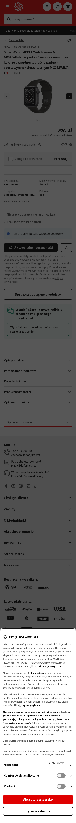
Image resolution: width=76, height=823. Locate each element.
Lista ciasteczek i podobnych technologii (45, 754)
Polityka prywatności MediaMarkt (20, 751)
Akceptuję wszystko (38, 799)
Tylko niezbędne (38, 811)
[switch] (61, 775)
